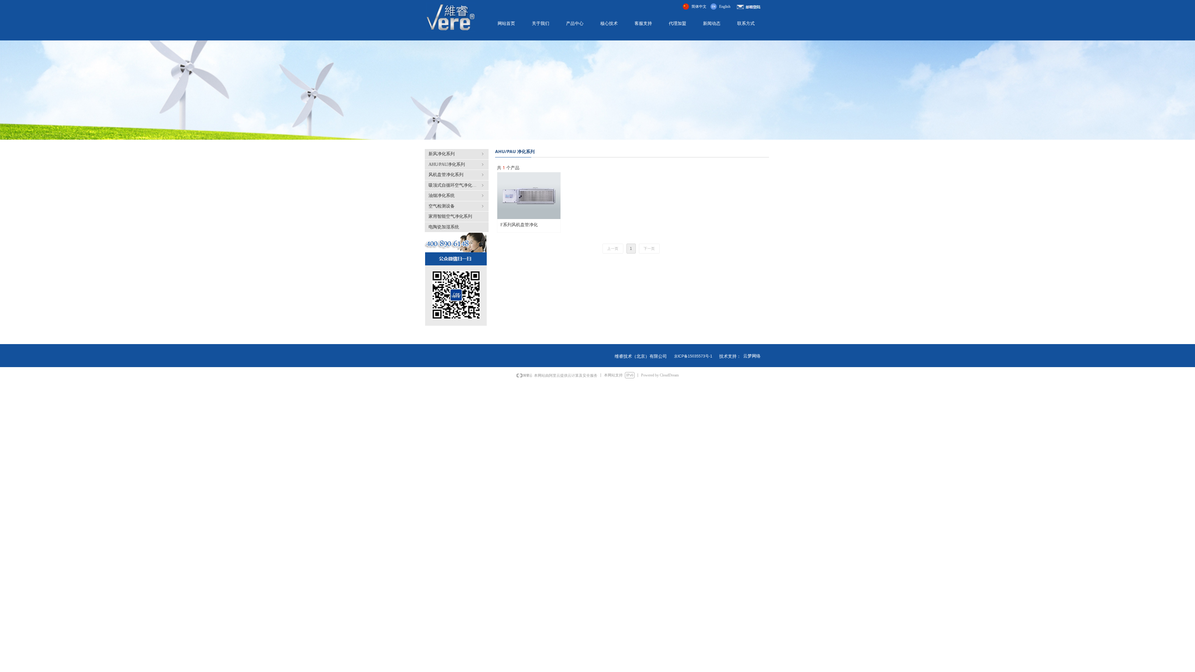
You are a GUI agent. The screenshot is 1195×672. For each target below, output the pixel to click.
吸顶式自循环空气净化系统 (457, 185)
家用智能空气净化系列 (450, 216)
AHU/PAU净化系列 (457, 164)
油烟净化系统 (457, 195)
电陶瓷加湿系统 (444, 227)
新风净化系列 (457, 154)
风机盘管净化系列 (457, 174)
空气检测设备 (457, 206)
